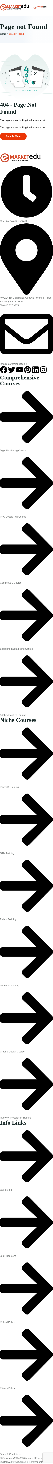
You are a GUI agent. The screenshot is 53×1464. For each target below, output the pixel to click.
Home (3, 34)
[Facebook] (3, 369)
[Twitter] (11, 369)
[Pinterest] (27, 369)
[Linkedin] (35, 369)
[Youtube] (19, 369)
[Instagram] (43, 369)
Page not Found (16, 34)
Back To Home (13, 136)
